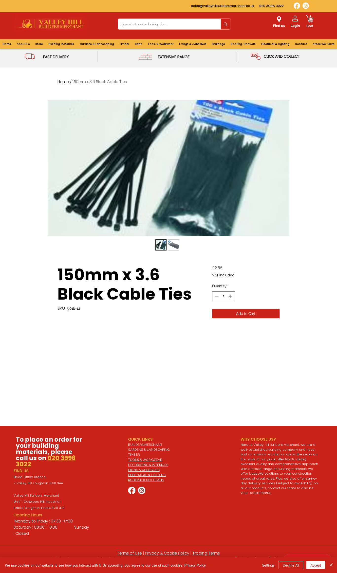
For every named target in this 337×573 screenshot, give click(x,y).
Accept (315, 565)
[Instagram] (305, 5)
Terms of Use (129, 553)
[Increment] (230, 296)
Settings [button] (268, 565)
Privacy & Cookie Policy (167, 553)
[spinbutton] (223, 296)
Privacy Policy (195, 565)
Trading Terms (206, 553)
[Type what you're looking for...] (225, 24)
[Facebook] (297, 5)
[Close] (331, 565)
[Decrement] (216, 296)
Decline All (291, 565)
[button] (323, 44)
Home (63, 82)
